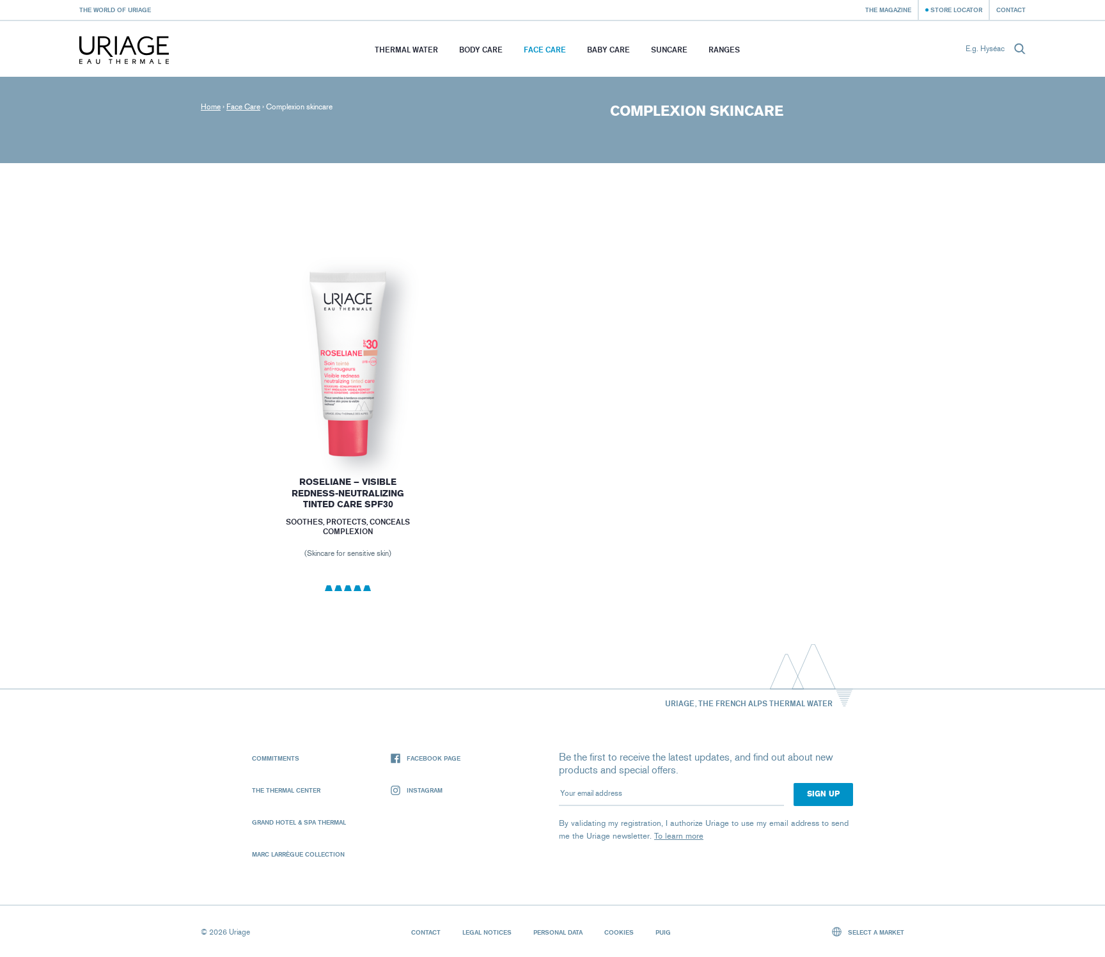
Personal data (558, 932)
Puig (663, 932)
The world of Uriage (115, 9)
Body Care (481, 49)
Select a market (875, 932)
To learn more (678, 836)
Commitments (275, 758)
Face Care (545, 49)
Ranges (724, 49)
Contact (1011, 9)
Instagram (425, 790)
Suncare (669, 49)
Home (211, 106)
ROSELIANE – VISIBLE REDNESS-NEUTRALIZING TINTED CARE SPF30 (348, 493)
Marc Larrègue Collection (298, 854)
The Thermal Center (286, 790)
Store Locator (956, 9)
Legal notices (487, 932)
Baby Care (608, 49)
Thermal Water (406, 49)
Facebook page (433, 758)
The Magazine (888, 9)
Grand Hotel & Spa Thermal (299, 822)
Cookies (619, 932)
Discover (347, 426)
